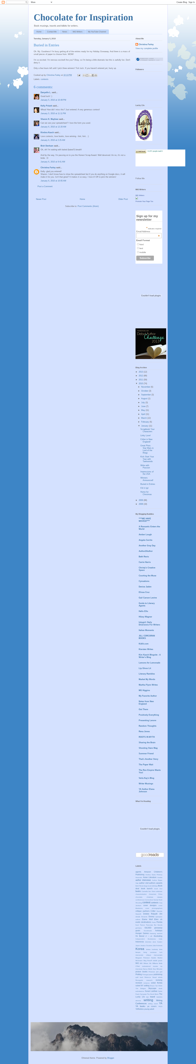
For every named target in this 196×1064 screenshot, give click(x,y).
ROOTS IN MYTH (147, 737)
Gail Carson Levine (148, 598)
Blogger (110, 1058)
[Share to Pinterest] (95, 75)
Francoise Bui (151, 925)
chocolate (139, 897)
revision (139, 983)
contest (146, 902)
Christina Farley (48, 167)
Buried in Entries (147, 484)
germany (139, 928)
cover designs (149, 905)
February (145, 422)
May (143, 410)
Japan (138, 945)
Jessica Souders (146, 945)
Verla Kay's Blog (146, 778)
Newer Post (41, 199)
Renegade (139, 980)
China (160, 894)
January (145, 426)
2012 (141, 376)
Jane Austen (157, 942)
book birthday (153, 886)
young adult (149, 1009)
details (138, 917)
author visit (144, 883)
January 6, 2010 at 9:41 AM (53, 162)
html (141, 244)
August (144, 398)
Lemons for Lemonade (149, 663)
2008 (141, 504)
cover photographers (153, 908)
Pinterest (152, 972)
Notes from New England (146, 702)
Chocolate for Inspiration (83, 17)
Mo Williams (153, 963)
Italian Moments (146, 630)
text (141, 248)
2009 (141, 500)
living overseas (149, 952)
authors (152, 883)
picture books (141, 972)
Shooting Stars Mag (148, 748)
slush (160, 988)
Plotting (139, 974)
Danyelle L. (46, 92)
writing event (153, 1003)
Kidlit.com (144, 644)
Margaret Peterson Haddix (146, 958)
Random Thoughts (147, 726)
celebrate (159, 891)
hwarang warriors (156, 933)
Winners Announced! (146, 479)
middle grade (157, 960)
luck (161, 952)
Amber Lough (145, 534)
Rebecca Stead (151, 977)
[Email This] (84, 75)
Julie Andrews (157, 945)
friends (160, 925)
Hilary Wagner (145, 617)
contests (44, 79)
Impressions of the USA (147, 473)
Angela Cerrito (145, 540)
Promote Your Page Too (144, 201)
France (142, 925)
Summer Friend (146, 753)
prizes (151, 974)
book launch (147, 888)
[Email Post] (78, 75)
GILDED (148, 928)
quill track (139, 977)
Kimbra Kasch (47, 132)
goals (138, 930)
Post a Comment (45, 186)
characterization (141, 894)
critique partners (143, 911)
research (149, 980)
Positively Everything (149, 715)
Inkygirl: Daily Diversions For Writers (149, 623)
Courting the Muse (147, 575)
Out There (143, 709)
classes (159, 897)
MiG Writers (77, 32)
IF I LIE (148, 936)
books (138, 891)
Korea (140, 949)
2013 (141, 372)
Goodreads (148, 930)
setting (146, 986)
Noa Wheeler (157, 969)
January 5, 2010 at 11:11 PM (53, 113)
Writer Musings (146, 783)
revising (159, 980)
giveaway (158, 928)
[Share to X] (90, 75)
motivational (146, 966)
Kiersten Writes (146, 649)
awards (159, 883)
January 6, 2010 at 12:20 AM (53, 127)
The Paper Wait (146, 764)
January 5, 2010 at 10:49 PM (53, 100)
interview (148, 942)
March (144, 418)
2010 (141, 383)
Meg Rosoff (147, 960)
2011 (141, 379)
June (143, 406)
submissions (140, 991)
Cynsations (144, 581)
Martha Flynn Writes (148, 685)
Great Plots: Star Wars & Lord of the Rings (147, 449)
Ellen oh (158, 919)
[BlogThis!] (87, 75)
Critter (153, 911)
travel (152, 997)
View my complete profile (147, 48)
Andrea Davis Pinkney (153, 875)
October (145, 391)
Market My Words (147, 679)
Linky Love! (145, 435)
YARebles (140, 1009)
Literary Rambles (147, 674)
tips (147, 997)
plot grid (159, 972)
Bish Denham (47, 146)
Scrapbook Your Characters (147, 430)
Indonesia (140, 942)
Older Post (123, 199)
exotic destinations (143, 922)
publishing (158, 974)
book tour (158, 888)
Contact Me (52, 32)
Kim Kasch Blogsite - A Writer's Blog (150, 656)
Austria (159, 877)
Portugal (145, 974)
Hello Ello (143, 611)
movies (155, 966)
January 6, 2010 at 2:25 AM (53, 140)
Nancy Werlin (147, 969)
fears (154, 922)
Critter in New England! (146, 440)
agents (138, 872)
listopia (138, 952)
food (137, 925)
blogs (145, 886)
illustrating (158, 936)
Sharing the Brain (147, 742)
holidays (158, 930)
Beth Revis (144, 556)
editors (138, 919)
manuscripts (158, 955)
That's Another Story (148, 759)
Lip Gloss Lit (145, 668)
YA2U (160, 1006)
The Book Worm (152, 994)
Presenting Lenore (147, 720)
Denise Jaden (145, 587)
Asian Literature (150, 877)
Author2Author (146, 551)
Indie (160, 939)
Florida (159, 922)
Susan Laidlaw (151, 991)
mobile (142, 252)
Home (38, 32)
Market (160, 958)
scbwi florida (156, 983)
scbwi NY (139, 986)
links (160, 949)
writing (148, 1000)
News (64, 32)
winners (138, 1000)
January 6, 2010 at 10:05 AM (53, 181)
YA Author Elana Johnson (146, 790)
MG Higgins (144, 690)
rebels (160, 977)
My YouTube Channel (97, 32)
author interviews (143, 880)
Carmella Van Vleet (148, 891)
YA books (140, 1006)
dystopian (158, 917)
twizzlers (159, 997)
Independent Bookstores (146, 939)
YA (160, 1003)
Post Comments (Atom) (88, 206)
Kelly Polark (46, 106)
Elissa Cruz (144, 592)
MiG (137, 963)
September (146, 395)
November (146, 387)
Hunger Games (142, 933)
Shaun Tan (154, 986)
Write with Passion (145, 466)
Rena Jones (144, 731)
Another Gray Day (147, 545)
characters (152, 894)
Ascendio (139, 877)
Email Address (148, 231)
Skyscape (152, 988)
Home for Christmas (146, 493)
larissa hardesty (152, 949)
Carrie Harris (145, 562)
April (143, 414)
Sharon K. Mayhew (49, 119)
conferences (140, 900)
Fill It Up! (144, 488)
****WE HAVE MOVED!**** (145, 519)
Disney (151, 917)
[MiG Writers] (137, 198)
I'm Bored (140, 936)
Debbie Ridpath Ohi (152, 914)
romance (146, 983)
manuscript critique (143, 955)
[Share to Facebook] (92, 75)
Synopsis (143, 994)
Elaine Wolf (147, 919)
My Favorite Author (148, 696)
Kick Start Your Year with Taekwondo (147, 459)
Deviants (144, 917)
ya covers (152, 1006)
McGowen (139, 960)
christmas (150, 897)
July (143, 402)
